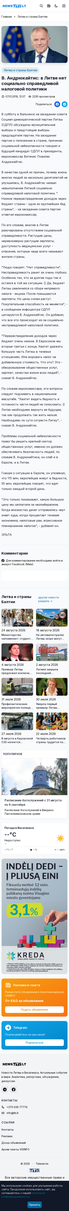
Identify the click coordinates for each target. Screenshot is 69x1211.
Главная (6, 16)
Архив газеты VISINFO (15, 1149)
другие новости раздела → (48, 599)
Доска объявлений (13, 1142)
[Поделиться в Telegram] (65, 104)
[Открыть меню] (64, 6)
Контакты (7, 1129)
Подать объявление (34, 1009)
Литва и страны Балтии (32, 16)
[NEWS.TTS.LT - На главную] (14, 5)
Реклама (6, 1136)
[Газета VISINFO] (48, 6)
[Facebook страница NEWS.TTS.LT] (13, 1089)
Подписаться (34, 1042)
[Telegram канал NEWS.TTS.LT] (4, 1089)
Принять (34, 1204)
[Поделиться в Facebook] (57, 104)
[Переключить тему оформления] (56, 6)
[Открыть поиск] (41, 6)
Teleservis (42, 1163)
